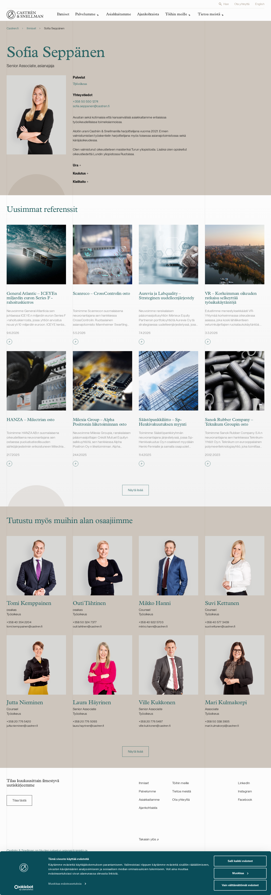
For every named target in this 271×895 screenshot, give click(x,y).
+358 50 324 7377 (85, 622)
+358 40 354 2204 (19, 622)
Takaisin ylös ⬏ (149, 839)
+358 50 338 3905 (217, 721)
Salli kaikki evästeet (240, 861)
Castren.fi (13, 28)
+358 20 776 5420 (19, 721)
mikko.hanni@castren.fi (153, 626)
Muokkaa (238, 873)
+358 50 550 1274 (85, 101)
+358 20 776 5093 (85, 721)
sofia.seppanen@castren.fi (91, 106)
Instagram (245, 791)
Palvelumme (147, 791)
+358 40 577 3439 (217, 622)
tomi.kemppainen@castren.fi (24, 626)
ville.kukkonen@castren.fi (155, 725)
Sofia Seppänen (54, 28)
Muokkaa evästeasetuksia (64, 883)
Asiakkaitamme (149, 799)
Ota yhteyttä (242, 4)
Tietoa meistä (181, 791)
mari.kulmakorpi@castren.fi (222, 725)
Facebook (245, 799)
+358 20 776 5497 (151, 721)
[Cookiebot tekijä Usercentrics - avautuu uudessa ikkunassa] (24, 888)
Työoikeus (80, 84)
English (259, 4)
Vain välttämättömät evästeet (240, 885)
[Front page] (25, 14)
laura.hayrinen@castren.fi (88, 725)
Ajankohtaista (148, 808)
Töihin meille (180, 783)
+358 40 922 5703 (151, 622)
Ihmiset (31, 28)
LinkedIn (244, 783)
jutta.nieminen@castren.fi (22, 725)
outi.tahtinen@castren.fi (87, 626)
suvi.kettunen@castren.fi (220, 626)
